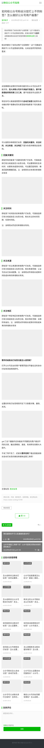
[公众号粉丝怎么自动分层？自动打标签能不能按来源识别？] (12, 662)
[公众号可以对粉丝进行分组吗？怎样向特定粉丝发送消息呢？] (12, 686)
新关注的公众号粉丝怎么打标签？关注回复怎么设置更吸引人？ (32, 600)
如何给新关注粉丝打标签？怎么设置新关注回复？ (11, 624)
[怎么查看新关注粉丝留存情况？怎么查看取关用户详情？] (32, 638)
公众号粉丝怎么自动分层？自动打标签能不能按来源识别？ (11, 672)
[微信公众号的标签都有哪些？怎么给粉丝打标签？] (32, 686)
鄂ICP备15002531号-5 (25, 743)
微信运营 (35, 20)
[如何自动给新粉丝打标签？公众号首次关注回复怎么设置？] (32, 614)
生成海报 (7, 525)
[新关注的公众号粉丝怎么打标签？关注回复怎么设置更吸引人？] (32, 591)
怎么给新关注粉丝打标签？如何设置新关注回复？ (11, 577)
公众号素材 (6, 587)
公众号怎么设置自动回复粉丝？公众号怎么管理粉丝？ (32, 672)
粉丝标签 (13, 489)
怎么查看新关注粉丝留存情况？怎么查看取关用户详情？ (32, 648)
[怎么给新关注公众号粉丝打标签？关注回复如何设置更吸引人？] (12, 591)
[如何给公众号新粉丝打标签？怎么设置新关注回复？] (12, 638)
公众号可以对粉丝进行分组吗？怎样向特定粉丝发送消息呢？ (11, 695)
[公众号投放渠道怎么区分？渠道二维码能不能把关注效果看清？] (32, 567)
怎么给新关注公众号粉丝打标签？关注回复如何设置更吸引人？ (11, 600)
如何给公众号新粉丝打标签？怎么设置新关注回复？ (11, 648)
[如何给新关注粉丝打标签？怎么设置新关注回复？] (12, 614)
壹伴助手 (5, 20)
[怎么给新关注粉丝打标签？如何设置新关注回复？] (12, 567)
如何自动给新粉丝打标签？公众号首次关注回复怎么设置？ (32, 624)
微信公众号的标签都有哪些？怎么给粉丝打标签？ (32, 695)
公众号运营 (27, 563)
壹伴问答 (6, 563)
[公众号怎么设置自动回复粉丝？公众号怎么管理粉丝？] (32, 662)
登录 (4, 725)
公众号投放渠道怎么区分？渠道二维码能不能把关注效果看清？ (32, 577)
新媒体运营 (31, 36)
